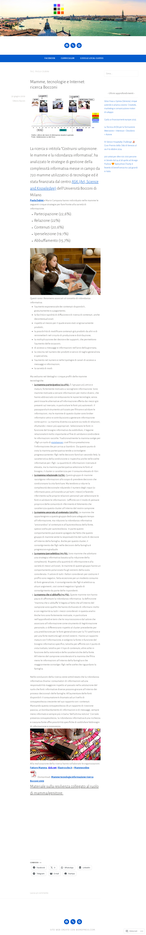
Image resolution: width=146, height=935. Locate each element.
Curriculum (68, 58)
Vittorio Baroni (19, 101)
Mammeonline (81, 768)
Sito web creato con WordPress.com (72, 930)
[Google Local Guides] (79, 45)
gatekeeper (57, 442)
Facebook (49, 58)
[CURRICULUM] (73, 921)
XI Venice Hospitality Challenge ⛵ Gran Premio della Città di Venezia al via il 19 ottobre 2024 (120, 145)
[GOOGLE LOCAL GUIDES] (79, 921)
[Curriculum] (73, 45)
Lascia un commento (39, 893)
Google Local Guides (92, 58)
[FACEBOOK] (66, 921)
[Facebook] (66, 45)
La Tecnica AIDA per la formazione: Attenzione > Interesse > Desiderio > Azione (119, 130)
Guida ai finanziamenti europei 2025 (120, 119)
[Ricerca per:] (121, 73)
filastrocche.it (65, 768)
